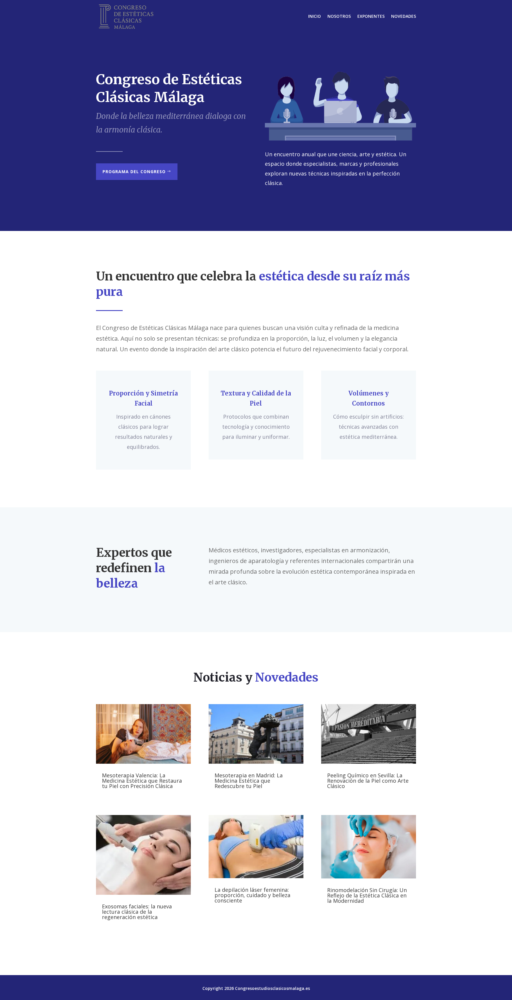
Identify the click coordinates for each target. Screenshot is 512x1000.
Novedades (403, 16)
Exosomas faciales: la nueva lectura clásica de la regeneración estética (137, 912)
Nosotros (339, 16)
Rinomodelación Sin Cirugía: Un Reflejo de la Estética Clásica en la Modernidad (367, 895)
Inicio (314, 16)
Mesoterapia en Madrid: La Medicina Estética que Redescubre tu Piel (249, 781)
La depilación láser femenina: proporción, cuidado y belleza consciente (252, 895)
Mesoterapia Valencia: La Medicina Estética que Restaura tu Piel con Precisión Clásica (142, 781)
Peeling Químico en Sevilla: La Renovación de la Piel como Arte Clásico (368, 781)
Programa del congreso (134, 171)
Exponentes (371, 16)
